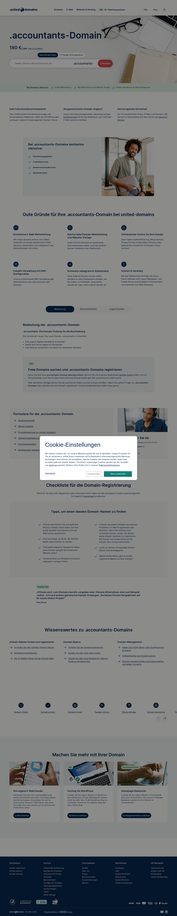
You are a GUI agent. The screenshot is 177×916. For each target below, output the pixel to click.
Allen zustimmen (118, 474)
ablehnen (53, 465)
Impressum (50, 473)
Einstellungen (93, 474)
